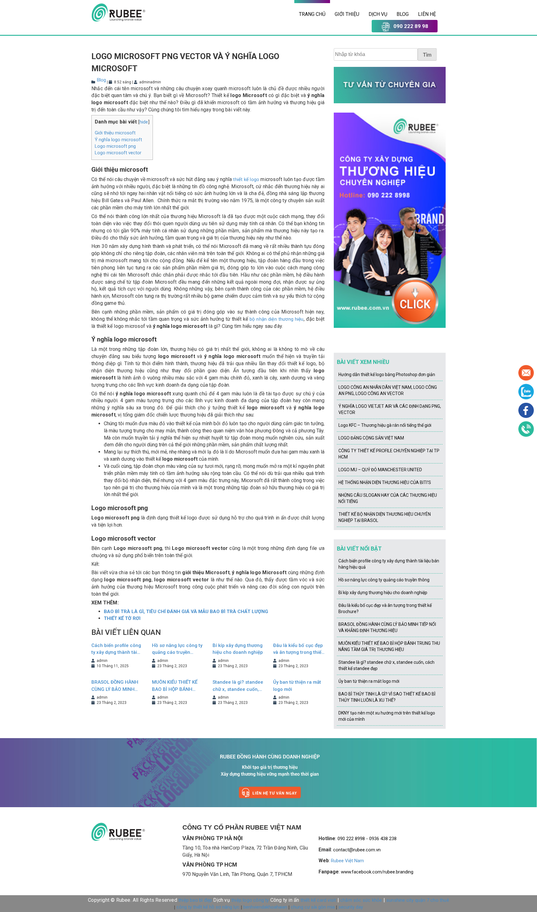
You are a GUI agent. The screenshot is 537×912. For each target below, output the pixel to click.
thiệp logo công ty (250, 900)
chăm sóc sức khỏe (361, 900)
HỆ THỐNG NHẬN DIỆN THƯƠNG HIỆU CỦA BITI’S (384, 482)
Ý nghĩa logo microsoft (118, 139)
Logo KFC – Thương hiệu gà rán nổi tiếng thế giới (384, 425)
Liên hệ (427, 14)
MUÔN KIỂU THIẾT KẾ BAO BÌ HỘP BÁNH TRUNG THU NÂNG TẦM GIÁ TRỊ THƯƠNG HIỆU (176, 686)
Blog (403, 14)
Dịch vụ (378, 14)
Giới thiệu (347, 14)
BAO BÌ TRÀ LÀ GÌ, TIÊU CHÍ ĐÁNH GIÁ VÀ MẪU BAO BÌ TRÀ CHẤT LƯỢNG (186, 611)
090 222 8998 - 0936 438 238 (367, 838)
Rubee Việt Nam (347, 860)
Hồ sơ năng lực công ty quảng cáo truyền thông (177, 649)
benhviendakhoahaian (265, 907)
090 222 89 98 (410, 26)
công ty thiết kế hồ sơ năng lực (208, 907)
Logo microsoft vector (118, 153)
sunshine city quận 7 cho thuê (417, 900)
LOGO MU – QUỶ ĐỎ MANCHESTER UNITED (380, 469)
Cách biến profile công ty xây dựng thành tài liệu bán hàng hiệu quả (116, 649)
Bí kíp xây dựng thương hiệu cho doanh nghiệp (238, 649)
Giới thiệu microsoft (115, 133)
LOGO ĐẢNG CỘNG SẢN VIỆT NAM (371, 437)
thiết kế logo (246, 179)
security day (350, 907)
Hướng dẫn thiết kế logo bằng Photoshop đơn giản (386, 374)
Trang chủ (312, 14)
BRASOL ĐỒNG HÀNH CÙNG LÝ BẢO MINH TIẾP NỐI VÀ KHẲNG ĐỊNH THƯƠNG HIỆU (114, 686)
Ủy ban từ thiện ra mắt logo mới (297, 685)
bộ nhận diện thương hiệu (277, 319)
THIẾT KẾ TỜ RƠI (122, 618)
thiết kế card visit (318, 900)
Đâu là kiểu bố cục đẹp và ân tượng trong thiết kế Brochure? (298, 649)
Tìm (427, 55)
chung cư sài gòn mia (313, 907)
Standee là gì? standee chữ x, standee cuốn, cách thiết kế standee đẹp (238, 686)
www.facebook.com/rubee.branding (377, 872)
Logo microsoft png (115, 146)
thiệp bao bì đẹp (195, 900)
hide (144, 122)
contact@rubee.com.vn (357, 850)
